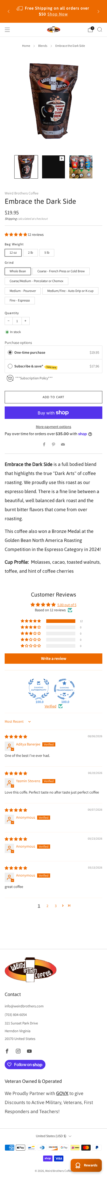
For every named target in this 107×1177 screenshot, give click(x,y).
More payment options (53, 426)
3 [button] (56, 905)
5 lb (46, 252)
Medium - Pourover (23, 291)
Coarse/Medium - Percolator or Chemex (36, 281)
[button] (16, 234)
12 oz (13, 252)
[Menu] (7, 29)
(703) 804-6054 (16, 1014)
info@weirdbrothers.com (24, 1006)
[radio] (10, 352)
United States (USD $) (51, 1136)
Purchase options (18, 342)
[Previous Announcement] (8, 11)
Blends (42, 46)
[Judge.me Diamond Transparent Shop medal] (64, 689)
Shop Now (58, 14)
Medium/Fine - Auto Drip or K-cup (70, 291)
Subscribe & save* (35, 366)
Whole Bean (18, 271)
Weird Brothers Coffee (21, 193)
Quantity (12, 313)
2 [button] (47, 905)
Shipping (11, 219)
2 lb (30, 252)
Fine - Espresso (20, 300)
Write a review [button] (53, 658)
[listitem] (53, 11)
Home (26, 46)
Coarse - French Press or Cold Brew (61, 271)
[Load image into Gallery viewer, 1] (26, 167)
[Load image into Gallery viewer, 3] (81, 167)
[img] (16, 736)
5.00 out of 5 (66, 604)
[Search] (99, 29)
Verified (50, 706)
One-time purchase (29, 352)
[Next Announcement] (98, 11)
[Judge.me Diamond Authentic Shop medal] (38, 689)
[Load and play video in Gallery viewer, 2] (53, 167)
